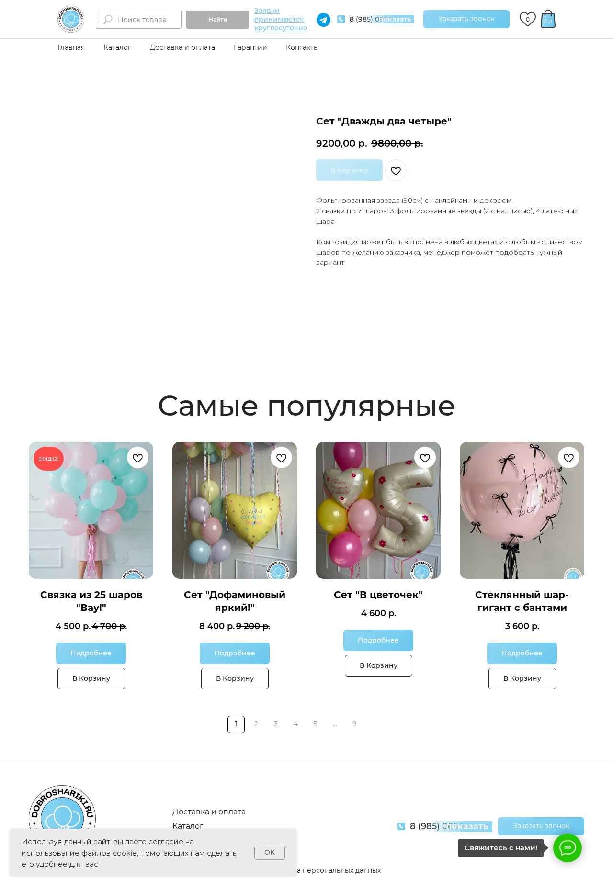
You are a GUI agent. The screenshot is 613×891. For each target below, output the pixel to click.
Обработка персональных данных (321, 870)
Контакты (302, 47)
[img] (70, 19)
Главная (71, 47)
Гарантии (250, 47)
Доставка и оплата (182, 47)
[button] (466, 19)
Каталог (117, 47)
